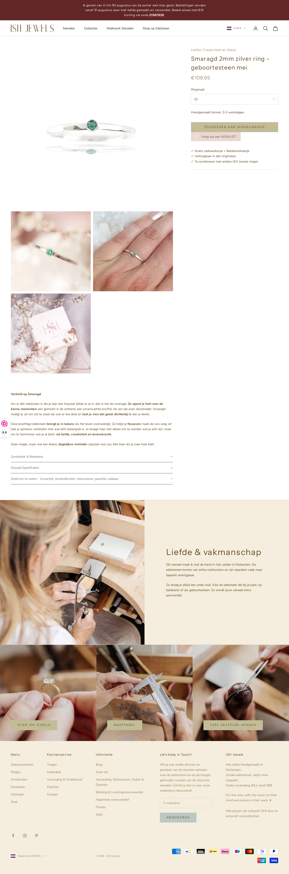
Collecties (91, 28)
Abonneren (178, 818)
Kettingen (17, 794)
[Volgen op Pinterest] (36, 835)
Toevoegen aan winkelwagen (234, 127)
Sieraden (69, 28)
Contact (52, 794)
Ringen (16, 772)
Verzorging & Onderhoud (64, 779)
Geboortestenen (22, 764)
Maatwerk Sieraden (120, 28)
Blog (99, 764)
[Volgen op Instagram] (25, 835)
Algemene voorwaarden (112, 799)
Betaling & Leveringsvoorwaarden (119, 792)
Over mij (102, 772)
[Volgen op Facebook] (13, 835)
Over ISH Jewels (34, 725)
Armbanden (19, 779)
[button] (92, 456)
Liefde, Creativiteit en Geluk (213, 50)
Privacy (101, 807)
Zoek (14, 802)
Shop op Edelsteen (156, 28)
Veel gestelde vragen (233, 725)
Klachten (53, 787)
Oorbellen (18, 787)
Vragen (52, 764)
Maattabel (125, 725)
